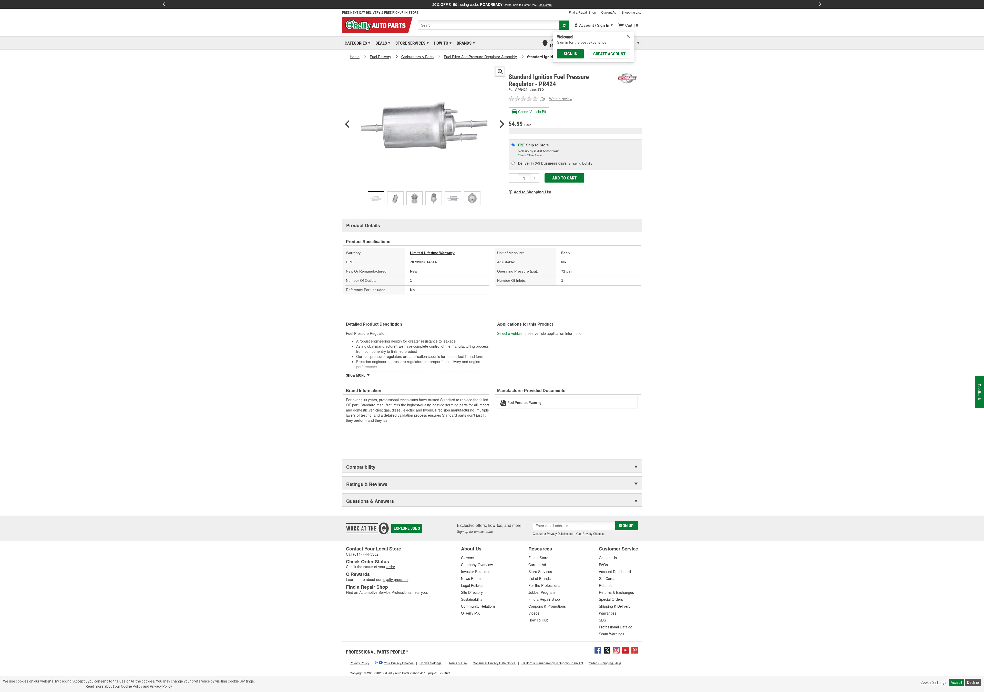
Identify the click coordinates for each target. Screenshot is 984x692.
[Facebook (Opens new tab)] (597, 649)
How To (440, 43)
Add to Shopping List (532, 191)
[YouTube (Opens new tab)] (625, 649)
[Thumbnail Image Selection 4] (433, 198)
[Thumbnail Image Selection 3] (414, 198)
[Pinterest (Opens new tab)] (634, 649)
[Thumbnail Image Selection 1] (376, 198)
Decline (973, 682)
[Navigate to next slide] (820, 4)
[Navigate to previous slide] (164, 4)
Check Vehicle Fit (532, 111)
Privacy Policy (161, 686)
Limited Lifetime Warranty (432, 253)
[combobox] (488, 25)
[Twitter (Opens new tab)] (607, 649)
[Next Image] (502, 124)
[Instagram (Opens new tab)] (616, 649)
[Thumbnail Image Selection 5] (453, 198)
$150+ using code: (492, 4)
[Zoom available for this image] (500, 71)
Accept (956, 682)
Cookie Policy (131, 686)
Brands (463, 43)
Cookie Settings (933, 682)
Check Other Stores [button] (530, 155)
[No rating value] (524, 98)
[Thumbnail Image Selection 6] (472, 198)
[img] (628, 36)
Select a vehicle (509, 333)
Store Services (409, 43)
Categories (355, 43)
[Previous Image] (347, 124)
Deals (380, 43)
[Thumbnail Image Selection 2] (395, 198)
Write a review (560, 99)
